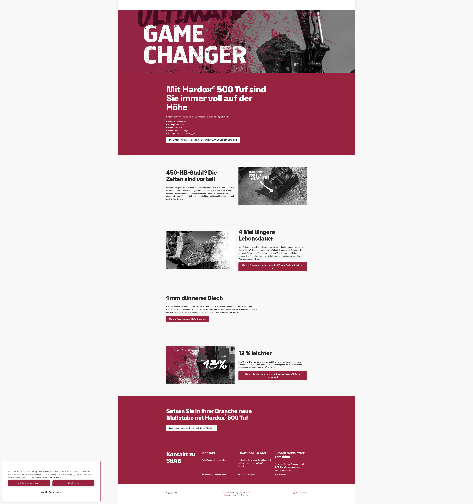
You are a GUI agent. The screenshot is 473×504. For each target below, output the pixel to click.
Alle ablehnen (73, 483)
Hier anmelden (282, 475)
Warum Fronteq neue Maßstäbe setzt (187, 319)
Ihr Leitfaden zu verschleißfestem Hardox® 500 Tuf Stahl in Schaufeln (203, 139)
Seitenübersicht (244, 493)
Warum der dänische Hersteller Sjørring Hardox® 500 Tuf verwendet (273, 375)
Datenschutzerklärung (230, 493)
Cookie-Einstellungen (51, 492)
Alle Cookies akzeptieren (29, 483)
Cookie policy (55, 477)
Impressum (245, 495)
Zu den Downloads (248, 475)
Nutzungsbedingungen (232, 495)
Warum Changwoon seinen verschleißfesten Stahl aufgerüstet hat (273, 267)
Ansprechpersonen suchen (215, 475)
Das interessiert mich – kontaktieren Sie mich (191, 428)
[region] (51, 481)
